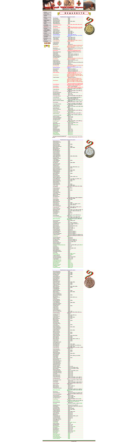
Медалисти (46, 26)
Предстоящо (46, 13)
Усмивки (45, 31)
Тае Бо (45, 33)
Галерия (45, 18)
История (45, 28)
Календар (46, 36)
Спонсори (46, 41)
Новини (45, 15)
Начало (45, 12)
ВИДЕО (45, 21)
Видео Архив (46, 20)
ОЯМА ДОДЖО (47, 29)
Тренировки (46, 34)
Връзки (45, 39)
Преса (45, 23)
